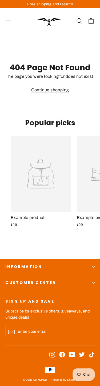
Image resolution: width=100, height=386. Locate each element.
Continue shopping (50, 90)
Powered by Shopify (64, 379)
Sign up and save (29, 301)
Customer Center (30, 282)
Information (23, 266)
